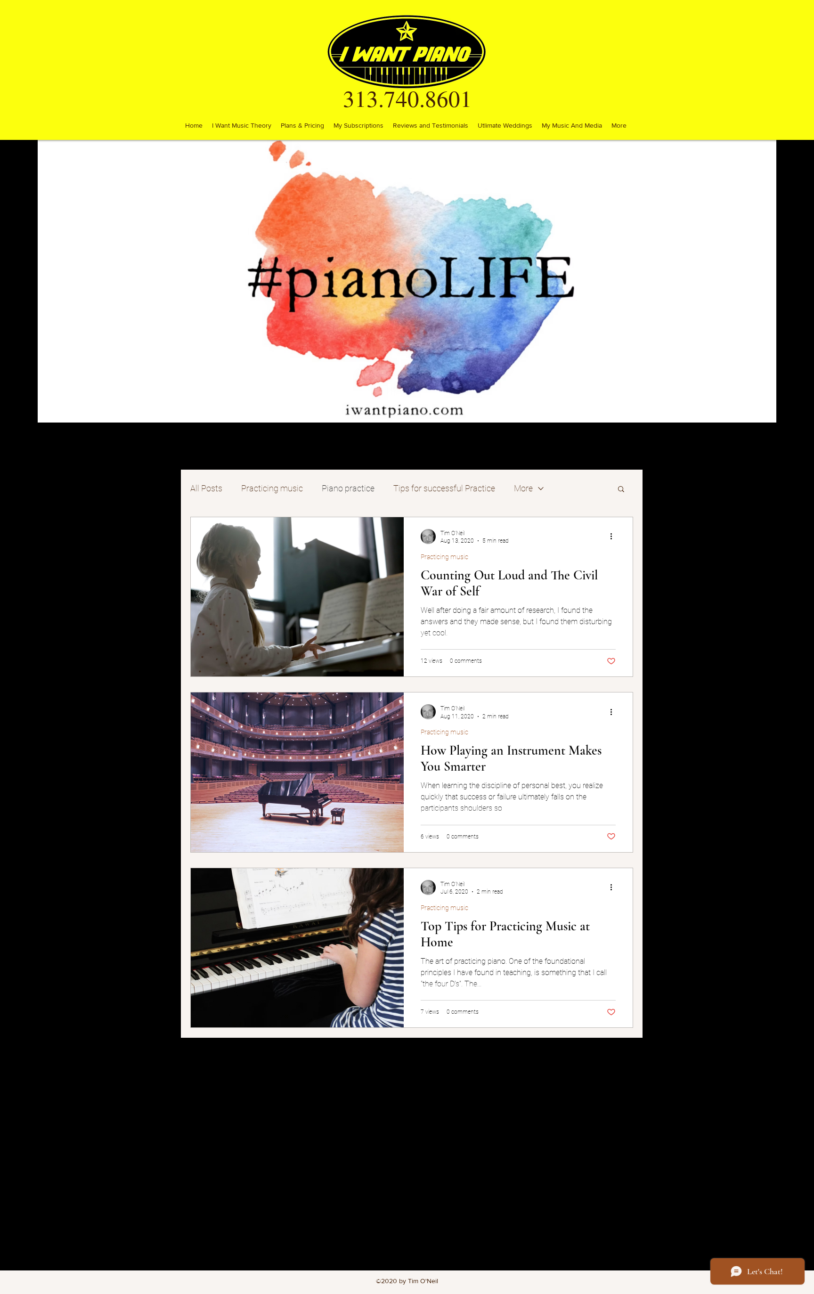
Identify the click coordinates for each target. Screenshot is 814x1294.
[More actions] (614, 536)
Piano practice (348, 488)
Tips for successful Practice (444, 488)
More (523, 488)
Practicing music (272, 488)
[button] (621, 490)
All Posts (206, 488)
